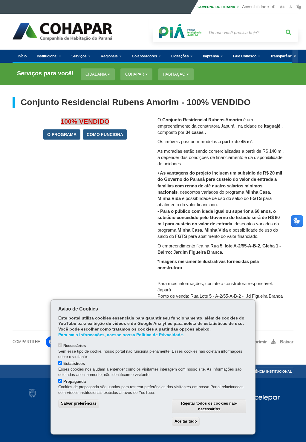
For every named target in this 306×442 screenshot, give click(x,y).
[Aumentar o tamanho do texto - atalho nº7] (282, 7)
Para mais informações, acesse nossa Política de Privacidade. (121, 335)
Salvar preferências (79, 403)
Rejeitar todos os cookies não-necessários (209, 406)
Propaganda (74, 381)
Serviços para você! (45, 73)
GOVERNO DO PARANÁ (217, 7)
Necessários (74, 345)
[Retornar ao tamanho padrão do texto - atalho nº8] (290, 7)
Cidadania (96, 74)
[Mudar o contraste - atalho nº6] (273, 7)
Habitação (174, 74)
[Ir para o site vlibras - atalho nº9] (299, 7)
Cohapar (135, 74)
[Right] (295, 56)
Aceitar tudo (186, 421)
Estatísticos (74, 363)
